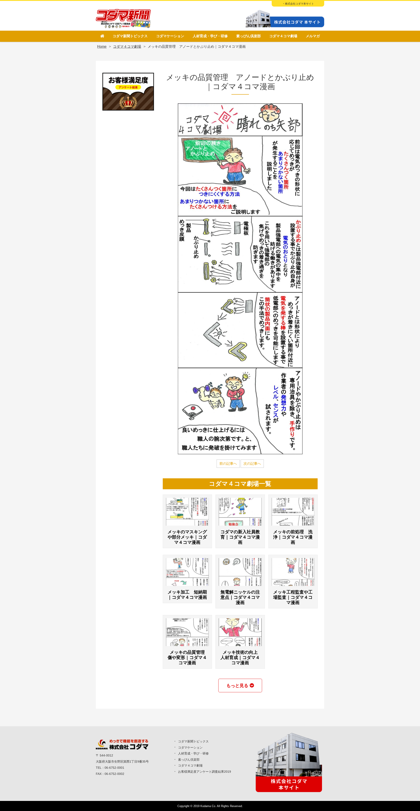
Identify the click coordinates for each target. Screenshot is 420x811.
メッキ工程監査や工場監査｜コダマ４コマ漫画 (293, 597)
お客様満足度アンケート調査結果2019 (204, 771)
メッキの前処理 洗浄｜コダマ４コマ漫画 (293, 537)
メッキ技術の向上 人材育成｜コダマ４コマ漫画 (241, 657)
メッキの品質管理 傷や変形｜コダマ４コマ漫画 (188, 657)
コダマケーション (170, 36)
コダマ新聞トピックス (130, 36)
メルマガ (313, 36)
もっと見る (237, 685)
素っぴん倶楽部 (248, 36)
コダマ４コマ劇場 (283, 36)
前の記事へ (228, 463)
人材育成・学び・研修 (210, 36)
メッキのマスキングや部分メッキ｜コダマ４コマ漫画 (187, 537)
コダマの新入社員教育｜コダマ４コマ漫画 (240, 537)
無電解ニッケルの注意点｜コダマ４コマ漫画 (240, 597)
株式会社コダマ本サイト (299, 3)
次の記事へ (252, 463)
